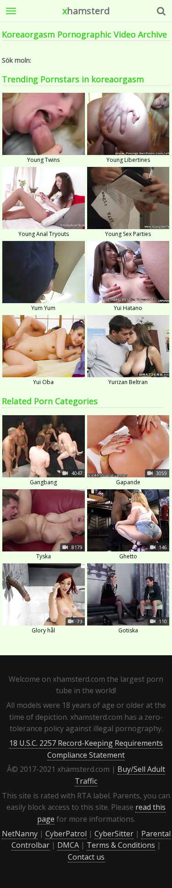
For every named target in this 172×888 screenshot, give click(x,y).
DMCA (68, 845)
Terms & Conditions (121, 845)
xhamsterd (86, 11)
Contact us (86, 857)
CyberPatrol (66, 834)
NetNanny (20, 834)
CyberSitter (113, 834)
